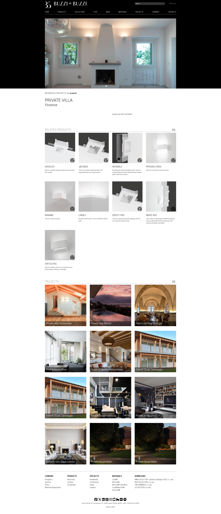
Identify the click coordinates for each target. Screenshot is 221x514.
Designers (48, 479)
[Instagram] (107, 499)
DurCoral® (116, 490)
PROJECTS (139, 12)
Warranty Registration (53, 487)
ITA (171, 3)
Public (92, 485)
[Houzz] (117, 499)
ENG (174, 3)
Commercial (94, 482)
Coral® (115, 479)
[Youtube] (114, 499)
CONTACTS (172, 12)
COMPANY (155, 12)
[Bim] (121, 499)
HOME (47, 12)
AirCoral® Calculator (119, 485)
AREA (108, 12)
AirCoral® (115, 482)
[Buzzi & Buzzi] (65, 5)
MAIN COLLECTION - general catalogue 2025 (154, 479)
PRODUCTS (62, 12)
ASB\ (113, 507)
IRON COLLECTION (144, 482)
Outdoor (93, 487)
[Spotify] (124, 499)
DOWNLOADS (140, 476)
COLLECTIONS (80, 12)
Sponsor (48, 482)
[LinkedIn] (103, 499)
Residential (94, 479)
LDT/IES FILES (143, 487)
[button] (53, 86)
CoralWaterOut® (118, 487)
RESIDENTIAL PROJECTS (55, 93)
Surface (70, 482)
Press (47, 485)
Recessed (71, 479)
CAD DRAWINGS (143, 485)
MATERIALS (122, 12)
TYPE (95, 12)
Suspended (71, 485)
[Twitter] (99, 499)
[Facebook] (96, 499)
